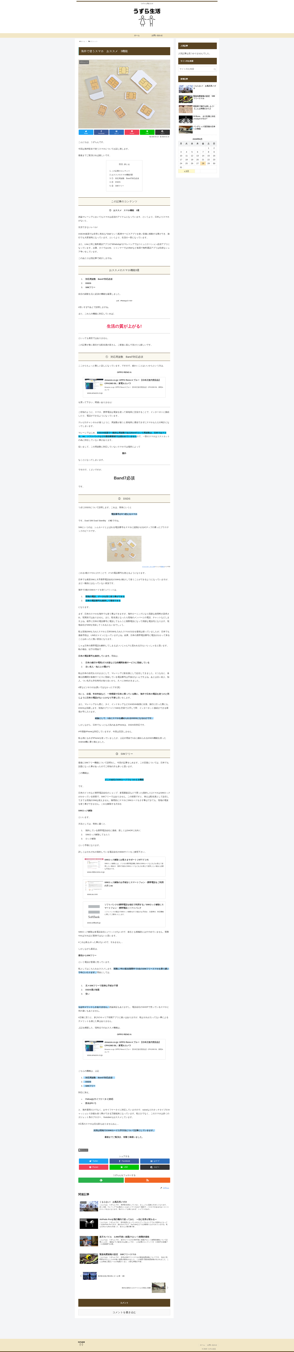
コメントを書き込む (124, 1312)
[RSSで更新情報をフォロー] (147, 1180)
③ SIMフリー (118, 186)
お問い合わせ (212, 1345)
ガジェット (84, 1150)
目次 (121, 164)
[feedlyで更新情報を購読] (101, 1180)
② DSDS (116, 182)
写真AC (162, 566)
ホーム (202, 1345)
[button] (215, 69)
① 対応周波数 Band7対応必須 (125, 178)
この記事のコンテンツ (121, 171)
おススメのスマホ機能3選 (122, 175)
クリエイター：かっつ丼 (148, 566)
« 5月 (186, 171)
